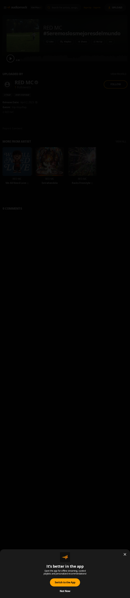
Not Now (65, 591)
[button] (65, 299)
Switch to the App (65, 582)
